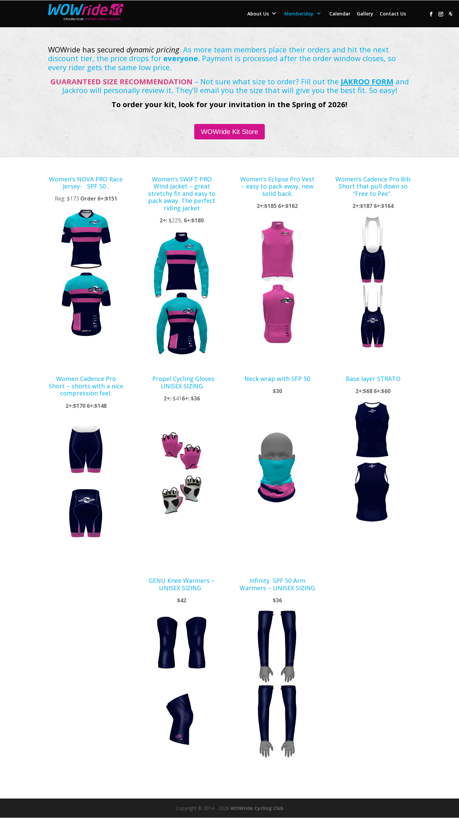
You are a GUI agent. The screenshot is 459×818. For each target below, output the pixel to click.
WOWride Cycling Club (257, 808)
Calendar (339, 14)
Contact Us (393, 14)
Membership (299, 14)
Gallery (365, 14)
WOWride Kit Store (229, 131)
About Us (258, 14)
